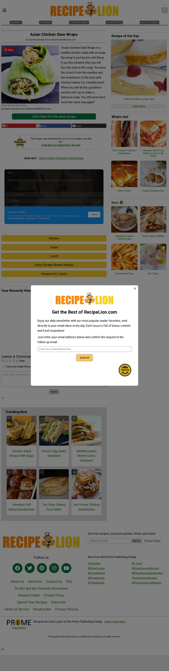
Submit (84, 358)
